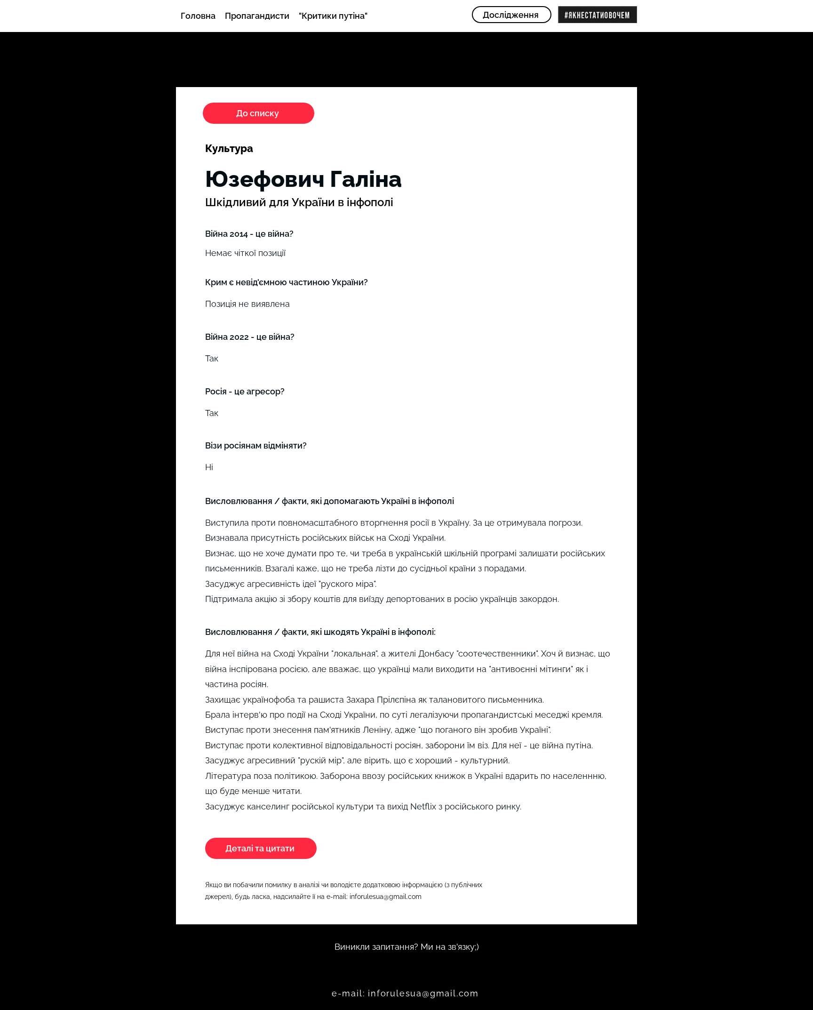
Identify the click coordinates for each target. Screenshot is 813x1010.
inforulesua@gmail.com (386, 896)
